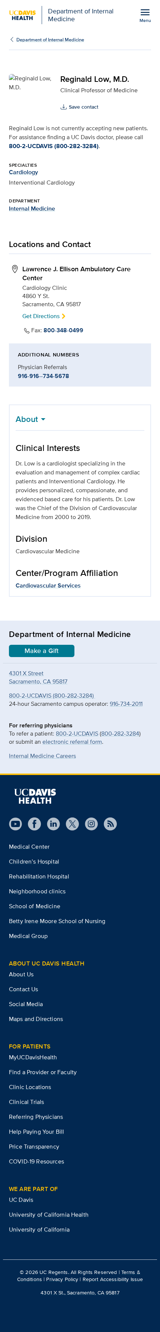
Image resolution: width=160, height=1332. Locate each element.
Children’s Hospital (34, 861)
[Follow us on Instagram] (88, 823)
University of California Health (49, 1214)
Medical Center (29, 846)
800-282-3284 (120, 733)
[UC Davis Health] (35, 796)
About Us (21, 974)
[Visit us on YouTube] (15, 823)
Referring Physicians (36, 1116)
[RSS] (107, 823)
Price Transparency (34, 1146)
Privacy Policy (62, 1279)
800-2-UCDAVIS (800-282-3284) (54, 146)
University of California (39, 1229)
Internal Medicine (32, 208)
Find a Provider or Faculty (43, 1072)
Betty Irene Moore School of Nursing (57, 921)
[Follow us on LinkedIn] (50, 823)
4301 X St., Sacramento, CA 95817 (80, 1292)
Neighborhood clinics (37, 891)
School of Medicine (34, 906)
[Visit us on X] (69, 823)
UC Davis (21, 1199)
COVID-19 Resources (36, 1161)
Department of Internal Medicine (50, 39)
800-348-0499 (63, 330)
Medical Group (28, 936)
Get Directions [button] (41, 316)
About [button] (27, 419)
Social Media (26, 1004)
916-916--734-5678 (43, 376)
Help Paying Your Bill (36, 1131)
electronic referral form (72, 741)
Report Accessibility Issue (113, 1279)
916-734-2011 (126, 703)
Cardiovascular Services (48, 585)
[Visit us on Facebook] (31, 823)
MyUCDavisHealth (33, 1057)
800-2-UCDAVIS (77, 733)
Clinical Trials (26, 1102)
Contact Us (23, 989)
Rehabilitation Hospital (39, 876)
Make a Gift (42, 651)
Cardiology (23, 172)
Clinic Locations (30, 1087)
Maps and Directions (36, 1019)
